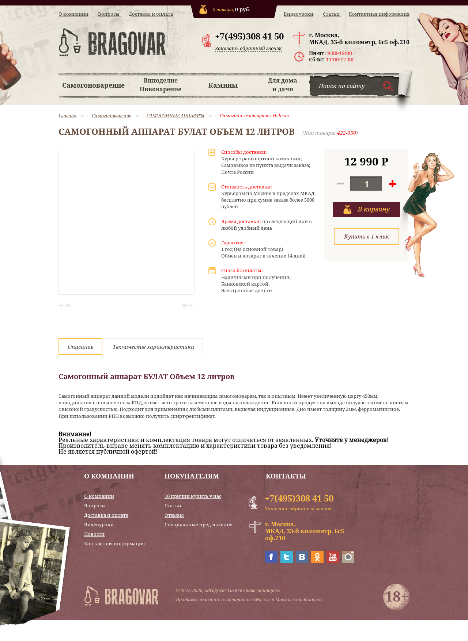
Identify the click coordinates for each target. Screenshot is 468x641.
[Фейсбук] (271, 561)
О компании (73, 14)
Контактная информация (379, 14)
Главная (67, 115)
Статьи (332, 14)
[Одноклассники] (317, 561)
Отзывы (174, 515)
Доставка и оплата (151, 14)
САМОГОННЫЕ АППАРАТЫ (175, 115)
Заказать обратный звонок (248, 48)
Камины (223, 85)
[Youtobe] (333, 561)
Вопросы (109, 14)
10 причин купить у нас (193, 496)
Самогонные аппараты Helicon (254, 115)
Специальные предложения (199, 524)
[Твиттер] (286, 561)
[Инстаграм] (348, 561)
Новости (94, 534)
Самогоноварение (93, 85)
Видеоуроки (298, 14)
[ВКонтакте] (302, 561)
